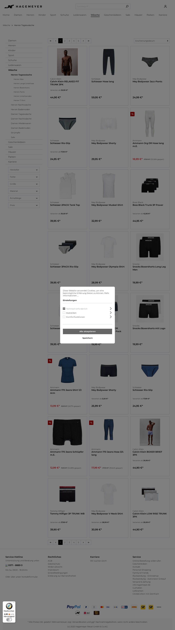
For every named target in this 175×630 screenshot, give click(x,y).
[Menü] (13, 603)
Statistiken (71, 313)
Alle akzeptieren (87, 331)
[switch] (9, 619)
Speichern (87, 338)
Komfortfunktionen (75, 317)
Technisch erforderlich (76, 309)
